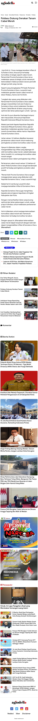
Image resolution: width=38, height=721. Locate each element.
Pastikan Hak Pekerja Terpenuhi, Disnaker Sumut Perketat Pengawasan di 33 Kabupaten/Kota (18, 394)
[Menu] (36, 2)
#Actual (12, 238)
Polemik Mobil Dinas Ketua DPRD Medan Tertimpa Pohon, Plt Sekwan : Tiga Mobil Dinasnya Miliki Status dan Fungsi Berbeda (16, 364)
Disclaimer (26, 714)
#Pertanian (14, 241)
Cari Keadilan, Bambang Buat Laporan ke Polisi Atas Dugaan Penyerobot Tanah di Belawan (10, 314)
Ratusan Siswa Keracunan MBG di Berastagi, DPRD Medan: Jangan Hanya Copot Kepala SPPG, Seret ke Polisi (24, 689)
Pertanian (28, 15)
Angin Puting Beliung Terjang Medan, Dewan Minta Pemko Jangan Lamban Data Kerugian (17, 450)
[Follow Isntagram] (21, 708)
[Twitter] (11, 232)
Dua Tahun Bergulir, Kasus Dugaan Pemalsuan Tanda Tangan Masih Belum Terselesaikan (11, 279)
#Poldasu (23, 241)
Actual (6, 15)
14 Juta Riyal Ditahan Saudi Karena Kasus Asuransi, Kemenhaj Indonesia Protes (16, 422)
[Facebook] (7, 232)
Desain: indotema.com (19, 718)
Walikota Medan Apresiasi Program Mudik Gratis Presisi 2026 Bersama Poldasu (18, 258)
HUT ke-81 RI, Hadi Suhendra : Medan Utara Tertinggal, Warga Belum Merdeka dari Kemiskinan (23, 679)
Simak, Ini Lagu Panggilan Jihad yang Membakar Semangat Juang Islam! (15, 607)
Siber (18, 714)
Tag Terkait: (4, 238)
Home (2, 15)
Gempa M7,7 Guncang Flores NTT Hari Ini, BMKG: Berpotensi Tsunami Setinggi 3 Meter (24, 641)
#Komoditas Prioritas (23, 238)
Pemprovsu (22, 15)
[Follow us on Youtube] (26, 708)
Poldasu (33, 15)
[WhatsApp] (21, 232)
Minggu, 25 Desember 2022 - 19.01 (13, 27)
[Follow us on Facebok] (11, 708)
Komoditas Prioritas (13, 15)
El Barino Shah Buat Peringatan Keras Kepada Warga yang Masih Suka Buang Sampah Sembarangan (24, 614)
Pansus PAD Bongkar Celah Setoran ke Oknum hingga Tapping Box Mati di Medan (18, 510)
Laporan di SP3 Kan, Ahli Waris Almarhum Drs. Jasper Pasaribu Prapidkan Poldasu (18, 262)
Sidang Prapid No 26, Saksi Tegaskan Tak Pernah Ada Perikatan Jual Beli (17, 253)
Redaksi (11, 714)
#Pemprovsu (5, 241)
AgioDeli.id (6, 70)
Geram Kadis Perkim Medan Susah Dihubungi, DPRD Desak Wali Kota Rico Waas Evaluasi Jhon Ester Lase (24, 623)
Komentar (35, 26)
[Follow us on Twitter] (16, 708)
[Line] (16, 232)
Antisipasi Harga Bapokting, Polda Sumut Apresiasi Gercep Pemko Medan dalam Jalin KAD (11, 302)
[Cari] (32, 3)
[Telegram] (25, 232)
